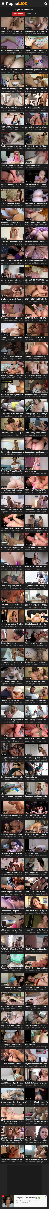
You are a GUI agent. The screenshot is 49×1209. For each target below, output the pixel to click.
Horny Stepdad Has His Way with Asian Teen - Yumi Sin (36, 1159)
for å (27, 531)
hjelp (27, 53)
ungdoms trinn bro (12, 435)
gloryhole (4, 263)
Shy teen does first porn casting (36, 1064)
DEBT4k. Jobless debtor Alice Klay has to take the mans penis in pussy (12, 1064)
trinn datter (29, 282)
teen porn (11, 340)
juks (42, 1162)
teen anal (36, 91)
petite (22, 435)
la (25, 72)
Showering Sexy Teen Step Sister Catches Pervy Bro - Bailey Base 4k (12, 433)
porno (19, 301)
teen (43, 34)
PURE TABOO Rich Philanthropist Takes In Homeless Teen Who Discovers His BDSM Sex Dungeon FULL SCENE (12, 834)
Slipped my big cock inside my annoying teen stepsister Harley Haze (36, 643)
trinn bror (28, 34)
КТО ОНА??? (30, 1045)
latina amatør (17, 1085)
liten (8, 359)
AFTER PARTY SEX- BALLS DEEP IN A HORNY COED (36, 337)
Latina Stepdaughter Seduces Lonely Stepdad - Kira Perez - (12, 700)
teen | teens (9, 626)
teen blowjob (18, 148)
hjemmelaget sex (14, 1066)
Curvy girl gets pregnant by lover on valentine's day (36, 414)
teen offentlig (43, 129)
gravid (38, 416)
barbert (20, 722)
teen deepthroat (42, 454)
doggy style (21, 990)
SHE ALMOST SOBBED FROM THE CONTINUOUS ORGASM (36, 739)
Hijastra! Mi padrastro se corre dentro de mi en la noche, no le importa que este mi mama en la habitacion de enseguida (36, 70)
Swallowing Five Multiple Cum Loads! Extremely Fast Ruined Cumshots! (12, 892)
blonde (38, 760)
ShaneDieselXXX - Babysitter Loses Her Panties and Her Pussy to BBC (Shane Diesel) (36, 1140)
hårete (11, 588)
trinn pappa (5, 817)
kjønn (16, 53)
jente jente (29, 664)
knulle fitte (43, 990)
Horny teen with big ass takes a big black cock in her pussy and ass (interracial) (36, 203)
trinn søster (5, 53)
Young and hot (30, 471)
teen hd (16, 645)
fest (26, 129)
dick (26, 378)
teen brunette (18, 320)
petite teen (36, 263)
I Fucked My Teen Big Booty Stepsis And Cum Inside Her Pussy (36, 930)
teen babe (29, 913)
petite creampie (7, 473)
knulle (17, 263)
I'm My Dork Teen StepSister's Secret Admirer (12, 853)
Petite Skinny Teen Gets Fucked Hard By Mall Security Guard (36, 433)
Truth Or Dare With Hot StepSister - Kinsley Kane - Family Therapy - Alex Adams (36, 567)
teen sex (44, 53)
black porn (5, 301)
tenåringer (23, 645)
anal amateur (6, 34)
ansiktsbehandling (32, 779)
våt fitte (4, 875)
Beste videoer (18, 14)
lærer (36, 1085)
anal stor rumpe (11, 1104)
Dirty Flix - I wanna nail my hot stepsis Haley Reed (12, 242)
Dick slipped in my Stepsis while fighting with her (12, 720)
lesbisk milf (5, 951)
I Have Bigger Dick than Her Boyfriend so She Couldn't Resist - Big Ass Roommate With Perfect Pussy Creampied (12, 490)
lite (26, 1028)
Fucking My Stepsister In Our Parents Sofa (12, 968)
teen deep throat (20, 225)
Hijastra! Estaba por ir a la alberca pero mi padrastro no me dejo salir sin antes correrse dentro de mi (12, 165)
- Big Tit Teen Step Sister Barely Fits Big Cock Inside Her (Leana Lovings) (36, 949)
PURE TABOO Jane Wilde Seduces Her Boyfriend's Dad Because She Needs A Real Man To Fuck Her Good (36, 892)
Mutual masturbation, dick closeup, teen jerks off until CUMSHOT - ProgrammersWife (36, 375)
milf (12, 550)
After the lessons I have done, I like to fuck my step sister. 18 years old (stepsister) (12, 203)
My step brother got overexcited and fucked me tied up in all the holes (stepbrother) (12, 1006)
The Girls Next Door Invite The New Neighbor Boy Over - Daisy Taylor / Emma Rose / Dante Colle (36, 834)
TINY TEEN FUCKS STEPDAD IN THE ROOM (12, 184)
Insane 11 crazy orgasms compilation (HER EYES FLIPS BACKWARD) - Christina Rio (12, 337)
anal (2, 1104)
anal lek (11, 569)
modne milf (37, 1123)
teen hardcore (22, 798)
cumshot (40, 378)
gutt (13, 1047)
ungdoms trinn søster (35, 72)
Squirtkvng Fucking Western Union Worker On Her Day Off (12, 395)
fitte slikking (16, 378)
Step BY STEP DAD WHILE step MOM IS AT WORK (36, 280)
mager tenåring (7, 320)
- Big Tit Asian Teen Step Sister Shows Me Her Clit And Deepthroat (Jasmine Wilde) (12, 758)
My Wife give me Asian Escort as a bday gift (36, 108)
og (3, 282)
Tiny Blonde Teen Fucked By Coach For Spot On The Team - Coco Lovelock (12, 1025)
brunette (14, 779)
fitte (34, 34)
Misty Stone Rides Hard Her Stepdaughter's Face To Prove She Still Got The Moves (12, 509)
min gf (22, 263)
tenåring (14, 856)
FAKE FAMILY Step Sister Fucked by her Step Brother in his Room (12, 605)
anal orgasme (30, 722)
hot (23, 378)
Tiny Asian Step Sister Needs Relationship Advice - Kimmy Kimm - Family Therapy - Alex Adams (36, 261)
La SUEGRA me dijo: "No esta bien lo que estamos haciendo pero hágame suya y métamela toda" (12, 1083)
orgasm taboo (24, 703)
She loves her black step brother (12, 299)
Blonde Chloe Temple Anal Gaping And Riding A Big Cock (36, 356)
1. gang (28, 148)
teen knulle (33, 129)
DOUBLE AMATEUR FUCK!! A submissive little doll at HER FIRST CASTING (36, 1025)
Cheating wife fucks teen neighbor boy (12, 1045)
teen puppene (36, 148)
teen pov (28, 263)
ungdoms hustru (23, 1104)
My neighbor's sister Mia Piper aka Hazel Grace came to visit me (12, 624)
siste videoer (31, 14)
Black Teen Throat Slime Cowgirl (12, 471)
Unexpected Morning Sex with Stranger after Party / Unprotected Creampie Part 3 (12, 662)
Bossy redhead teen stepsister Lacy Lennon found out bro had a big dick (36, 796)
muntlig (4, 894)
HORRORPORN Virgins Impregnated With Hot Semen (36, 815)
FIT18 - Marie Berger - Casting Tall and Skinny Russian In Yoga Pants (12, 1121)
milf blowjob (20, 1047)
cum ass (28, 454)
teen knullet (36, 1104)
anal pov (28, 817)
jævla (41, 340)
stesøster (15, 91)
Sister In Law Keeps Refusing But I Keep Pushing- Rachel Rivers (12, 356)
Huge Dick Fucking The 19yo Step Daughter (36, 89)
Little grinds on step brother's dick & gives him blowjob (12, 930)
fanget (42, 435)
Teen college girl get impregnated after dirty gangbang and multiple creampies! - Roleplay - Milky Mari (36, 662)
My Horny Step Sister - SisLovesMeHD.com (36, 758)
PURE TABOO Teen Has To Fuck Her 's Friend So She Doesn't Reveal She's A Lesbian (12, 949)
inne (46, 645)
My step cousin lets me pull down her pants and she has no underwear (12, 50)
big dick (43, 626)
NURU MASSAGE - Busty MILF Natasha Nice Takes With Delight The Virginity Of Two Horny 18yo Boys (12, 127)
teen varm (16, 34)
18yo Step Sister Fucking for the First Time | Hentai (36, 586)
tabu (38, 626)
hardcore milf (17, 512)
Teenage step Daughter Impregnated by (12, 815)
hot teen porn (6, 244)
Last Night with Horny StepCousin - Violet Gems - (36, 184)
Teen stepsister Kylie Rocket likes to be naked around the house (36, 528)
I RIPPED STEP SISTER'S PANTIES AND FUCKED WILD (36, 548)
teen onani (33, 378)
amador (12, 263)
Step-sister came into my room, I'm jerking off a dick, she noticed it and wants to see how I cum (12, 280)
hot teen (28, 473)
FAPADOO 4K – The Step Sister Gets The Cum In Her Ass (12, 31)
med (27, 167)
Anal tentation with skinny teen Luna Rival (12, 318)
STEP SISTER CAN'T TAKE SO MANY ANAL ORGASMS (36, 299)
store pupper (39, 645)
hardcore (14, 837)
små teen (42, 913)
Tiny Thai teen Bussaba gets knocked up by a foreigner (12, 452)
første (35, 1066)
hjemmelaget (20, 626)
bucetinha (4, 798)
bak (2, 990)
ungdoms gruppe (7, 684)
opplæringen (43, 1085)
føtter (39, 34)
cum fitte (12, 798)
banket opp (15, 454)
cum (26, 225)
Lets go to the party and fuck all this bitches (36, 127)
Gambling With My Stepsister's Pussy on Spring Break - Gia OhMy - (36, 509)
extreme (42, 817)
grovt (16, 703)
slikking (23, 34)
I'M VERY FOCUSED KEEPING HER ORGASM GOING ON (12, 739)
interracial (9, 722)
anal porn (36, 359)
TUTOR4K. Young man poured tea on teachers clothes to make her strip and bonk (36, 1083)
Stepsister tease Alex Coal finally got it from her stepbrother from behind (12, 987)
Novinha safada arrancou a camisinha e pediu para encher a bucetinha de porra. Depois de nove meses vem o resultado (12, 796)
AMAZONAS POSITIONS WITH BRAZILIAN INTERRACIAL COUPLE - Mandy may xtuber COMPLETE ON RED (12, 108)
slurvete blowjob (13, 894)
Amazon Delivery (31, 777)
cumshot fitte (17, 244)
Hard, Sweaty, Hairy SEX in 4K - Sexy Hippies (12, 586)
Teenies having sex (8, 643)
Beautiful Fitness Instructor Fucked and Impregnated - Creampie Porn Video (12, 1159)
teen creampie (19, 72)
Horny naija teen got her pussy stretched (12, 375)
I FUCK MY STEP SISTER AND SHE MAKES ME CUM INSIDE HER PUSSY (12, 528)
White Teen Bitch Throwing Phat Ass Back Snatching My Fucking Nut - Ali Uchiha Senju (36, 1102)
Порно (12, 3)
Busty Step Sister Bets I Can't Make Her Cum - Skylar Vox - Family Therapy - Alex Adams (12, 414)
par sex (44, 1104)
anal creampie (6, 397)
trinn (2, 148)
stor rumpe (29, 645)
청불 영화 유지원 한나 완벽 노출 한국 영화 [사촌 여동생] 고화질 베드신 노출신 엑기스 (36, 605)
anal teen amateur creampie (11, 110)
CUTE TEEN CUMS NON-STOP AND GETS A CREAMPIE (36, 318)
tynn (37, 435)
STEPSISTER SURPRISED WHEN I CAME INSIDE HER (12, 70)
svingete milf (30, 416)
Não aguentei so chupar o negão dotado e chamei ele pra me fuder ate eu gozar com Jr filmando (12, 261)
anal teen (28, 91)
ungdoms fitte (34, 53)
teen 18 (39, 588)
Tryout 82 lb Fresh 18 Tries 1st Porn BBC (36, 146)
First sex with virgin (32, 165)
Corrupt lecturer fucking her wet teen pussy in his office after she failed (12, 872)
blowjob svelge (41, 970)
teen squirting (20, 569)
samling (4, 340)
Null (11, 206)
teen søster (9, 282)
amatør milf (19, 550)
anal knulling (37, 301)
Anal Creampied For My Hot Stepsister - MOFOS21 (36, 720)
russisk (23, 1123)
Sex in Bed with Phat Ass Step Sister (36, 395)
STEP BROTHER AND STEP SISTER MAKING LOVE (36, 490)
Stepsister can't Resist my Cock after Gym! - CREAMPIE (12, 777)
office (18, 875)
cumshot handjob (7, 129)
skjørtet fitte (16, 970)
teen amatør (34, 340)
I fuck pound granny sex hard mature (36, 1121)
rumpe (14, 990)
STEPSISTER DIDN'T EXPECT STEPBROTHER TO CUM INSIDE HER (36, 987)
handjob (21, 1142)
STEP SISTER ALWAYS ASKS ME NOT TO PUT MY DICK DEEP (36, 222)
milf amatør (15, 664)
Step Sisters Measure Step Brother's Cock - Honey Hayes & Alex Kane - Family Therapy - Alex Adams (12, 681)
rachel (3, 359)
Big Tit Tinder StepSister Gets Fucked (12, 548)
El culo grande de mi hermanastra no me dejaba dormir (12, 1102)
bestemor (28, 1123)
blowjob (23, 416)
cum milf (17, 282)
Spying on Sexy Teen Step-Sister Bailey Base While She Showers (36, 681)
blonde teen (12, 1028)
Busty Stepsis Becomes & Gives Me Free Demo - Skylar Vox (36, 872)
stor (43, 569)
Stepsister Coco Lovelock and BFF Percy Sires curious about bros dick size (36, 700)
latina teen (19, 167)
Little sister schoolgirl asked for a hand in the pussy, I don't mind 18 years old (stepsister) (12, 89)
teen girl (44, 416)
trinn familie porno (15, 932)
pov (42, 263)
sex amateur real (7, 72)
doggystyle (39, 110)
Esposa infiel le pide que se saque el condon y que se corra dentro (36, 452)
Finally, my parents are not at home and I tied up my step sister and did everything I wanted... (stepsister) (12, 146)
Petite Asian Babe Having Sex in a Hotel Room (36, 911)
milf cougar (38, 856)
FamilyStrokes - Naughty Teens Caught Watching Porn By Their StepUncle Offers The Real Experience (12, 1140)
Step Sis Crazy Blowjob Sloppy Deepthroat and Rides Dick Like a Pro (36, 968)
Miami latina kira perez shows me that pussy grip (12, 222)
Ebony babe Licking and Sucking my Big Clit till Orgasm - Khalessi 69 (12, 911)
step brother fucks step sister (12, 1009)
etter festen (5, 664)
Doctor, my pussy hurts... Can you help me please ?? (36, 50)
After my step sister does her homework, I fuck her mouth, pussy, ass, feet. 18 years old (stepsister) (36, 31)
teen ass (38, 951)
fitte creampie (6, 91)
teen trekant (29, 110)
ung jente (21, 473)
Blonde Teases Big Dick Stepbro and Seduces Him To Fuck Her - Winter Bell (36, 624)
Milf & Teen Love (31, 853)
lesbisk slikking (9, 913)
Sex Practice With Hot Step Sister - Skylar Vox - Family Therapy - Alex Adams (36, 242)
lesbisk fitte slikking (17, 951)
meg (12, 53)
